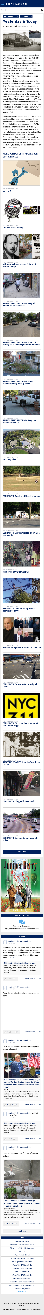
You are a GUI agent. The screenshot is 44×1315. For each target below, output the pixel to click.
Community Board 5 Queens (22, 1268)
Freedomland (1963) (22, 1241)
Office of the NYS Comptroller (22, 1265)
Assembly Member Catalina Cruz (22, 1282)
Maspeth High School (22, 1255)
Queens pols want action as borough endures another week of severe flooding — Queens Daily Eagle (22, 1203)
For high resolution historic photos (22, 1258)
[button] (3, 4)
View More (22, 852)
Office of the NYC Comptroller (22, 1275)
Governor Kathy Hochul (22, 1289)
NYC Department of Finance (22, 1262)
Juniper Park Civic (16, 4)
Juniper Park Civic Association (19, 941)
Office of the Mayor (22, 1272)
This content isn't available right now (19, 963)
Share (39, 978)
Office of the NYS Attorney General (22, 1245)
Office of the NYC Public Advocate (22, 1248)
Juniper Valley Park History (22, 1278)
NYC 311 (22, 1252)
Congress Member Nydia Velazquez (22, 1285)
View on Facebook (30, 978)
